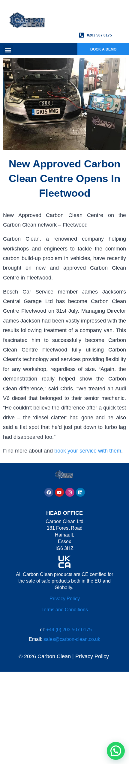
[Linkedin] (80, 492)
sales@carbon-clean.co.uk (72, 639)
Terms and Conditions (64, 609)
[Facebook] (48, 492)
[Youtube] (59, 492)
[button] (8, 50)
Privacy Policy (65, 598)
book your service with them (87, 451)
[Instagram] (69, 492)
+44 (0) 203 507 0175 (69, 629)
